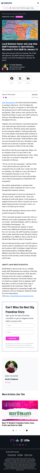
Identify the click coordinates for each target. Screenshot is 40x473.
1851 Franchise (6, 14)
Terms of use (28, 455)
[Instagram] (14, 445)
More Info (35, 94)
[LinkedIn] (23, 445)
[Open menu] (38, 3)
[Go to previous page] (13, 430)
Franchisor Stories (16, 14)
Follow (9, 382)
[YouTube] (20, 445)
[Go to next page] (27, 430)
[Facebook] (17, 445)
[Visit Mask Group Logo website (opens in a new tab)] (21, 440)
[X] (26, 445)
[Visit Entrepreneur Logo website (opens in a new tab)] (12, 440)
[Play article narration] (3, 97)
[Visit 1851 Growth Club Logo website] (27, 440)
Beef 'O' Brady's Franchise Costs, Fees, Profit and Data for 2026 (18, 424)
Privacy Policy (12, 455)
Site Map (20, 455)
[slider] (6, 97)
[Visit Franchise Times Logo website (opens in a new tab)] (17, 440)
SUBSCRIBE (12, 338)
